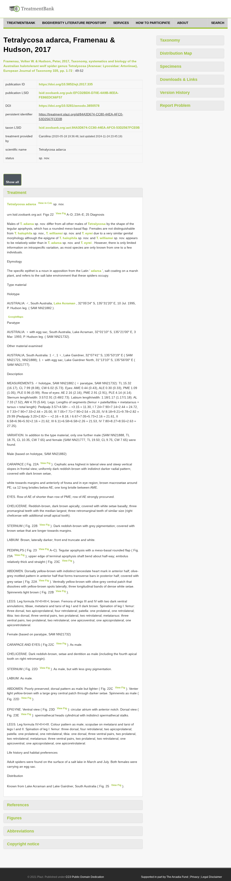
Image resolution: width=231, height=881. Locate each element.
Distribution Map (176, 53)
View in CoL (45, 203)
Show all (12, 182)
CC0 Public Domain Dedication (85, 877)
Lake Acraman (65, 303)
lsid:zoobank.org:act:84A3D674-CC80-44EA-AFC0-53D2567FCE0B (89, 127)
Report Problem (175, 105)
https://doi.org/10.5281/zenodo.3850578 (69, 105)
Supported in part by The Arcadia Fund (164, 877)
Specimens (170, 66)
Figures (14, 818)
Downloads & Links (178, 79)
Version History (175, 92)
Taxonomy (170, 40)
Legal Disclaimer (211, 877)
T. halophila (23, 233)
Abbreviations (20, 831)
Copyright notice (23, 844)
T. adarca (27, 224)
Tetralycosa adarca (21, 204)
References (18, 805)
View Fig (61, 213)
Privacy (194, 877)
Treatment (16, 192)
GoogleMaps (15, 316)
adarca (96, 271)
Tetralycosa (97, 224)
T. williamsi (54, 233)
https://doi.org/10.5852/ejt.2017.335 (66, 84)
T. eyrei (87, 233)
